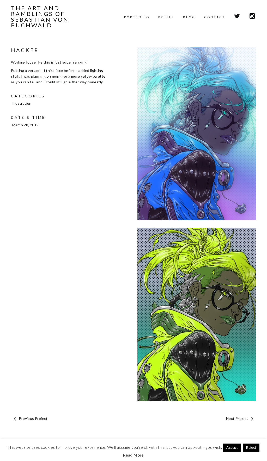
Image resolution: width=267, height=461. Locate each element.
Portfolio (137, 17)
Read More (133, 455)
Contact (214, 17)
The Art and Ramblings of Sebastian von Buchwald (40, 16)
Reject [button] (251, 447)
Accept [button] (232, 447)
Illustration (22, 103)
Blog (189, 17)
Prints (166, 17)
